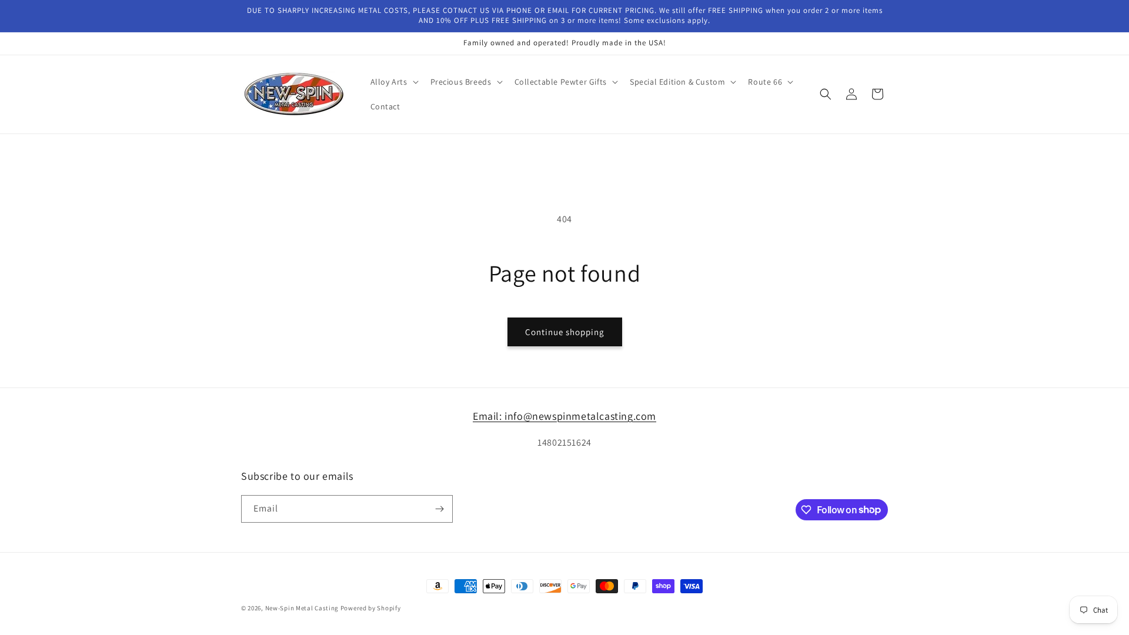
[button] (393, 81)
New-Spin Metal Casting (302, 608)
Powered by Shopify (370, 608)
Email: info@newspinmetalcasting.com (564, 416)
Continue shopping (564, 331)
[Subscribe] (439, 509)
